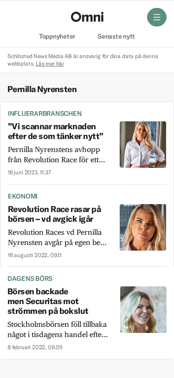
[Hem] (87, 17)
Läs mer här (50, 63)
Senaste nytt (116, 36)
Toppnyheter (57, 36)
